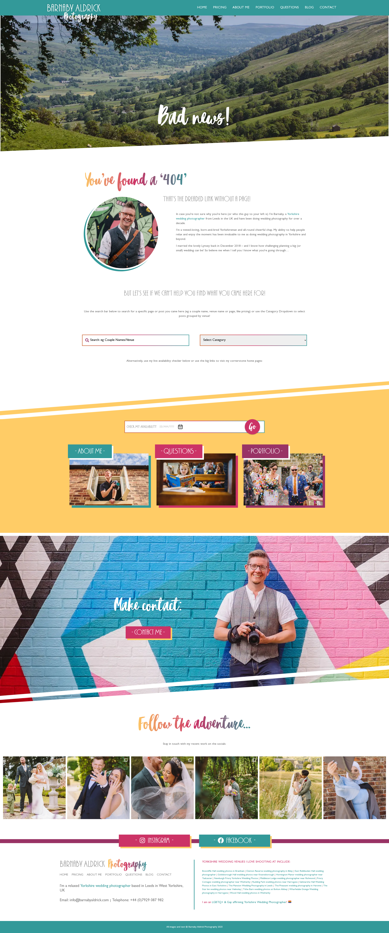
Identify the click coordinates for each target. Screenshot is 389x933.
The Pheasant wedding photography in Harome (298, 886)
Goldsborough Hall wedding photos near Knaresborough (246, 875)
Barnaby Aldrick (82, 864)
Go (252, 427)
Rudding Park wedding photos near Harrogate (275, 882)
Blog (309, 7)
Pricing (219, 7)
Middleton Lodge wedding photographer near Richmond (287, 878)
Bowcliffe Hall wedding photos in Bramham (223, 871)
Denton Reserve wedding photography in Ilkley (269, 871)
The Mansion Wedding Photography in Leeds (250, 886)
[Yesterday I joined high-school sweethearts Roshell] (226, 787)
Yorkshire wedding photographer (105, 886)
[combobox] (135, 340)
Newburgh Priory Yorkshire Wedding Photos (236, 878)
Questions (289, 7)
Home (202, 7)
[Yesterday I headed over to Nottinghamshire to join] (162, 787)
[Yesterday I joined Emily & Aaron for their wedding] (34, 787)
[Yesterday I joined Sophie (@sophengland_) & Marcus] (98, 787)
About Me (241, 7)
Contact (328, 7)
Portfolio (265, 7)
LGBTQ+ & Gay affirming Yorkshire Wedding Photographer (248, 902)
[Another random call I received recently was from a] (354, 787)
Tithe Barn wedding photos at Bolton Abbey (265, 889)
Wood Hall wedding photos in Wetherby (250, 893)
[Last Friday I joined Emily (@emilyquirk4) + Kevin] (290, 787)
